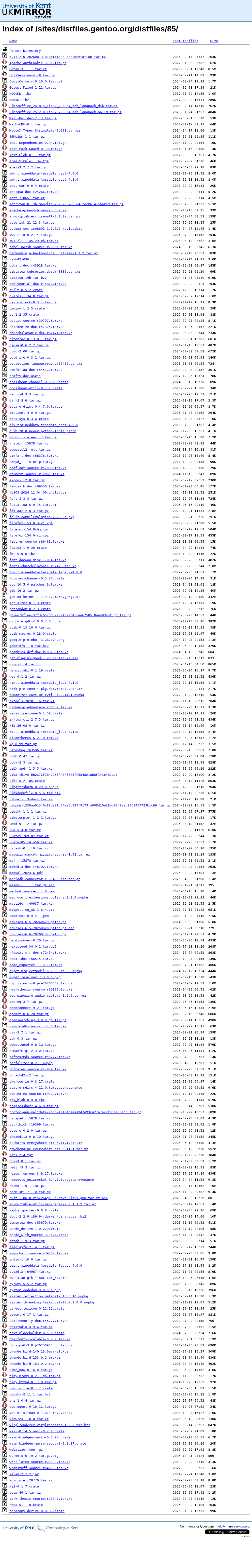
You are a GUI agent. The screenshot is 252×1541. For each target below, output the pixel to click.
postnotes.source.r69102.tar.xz (38, 1094)
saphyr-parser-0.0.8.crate (34, 1210)
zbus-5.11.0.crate (26, 1505)
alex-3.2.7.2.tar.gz (28, 167)
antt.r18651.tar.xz (27, 198)
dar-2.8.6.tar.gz (25, 400)
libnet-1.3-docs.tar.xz (31, 799)
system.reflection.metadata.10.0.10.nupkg (48, 1296)
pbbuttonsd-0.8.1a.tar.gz (33, 1044)
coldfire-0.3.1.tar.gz (30, 357)
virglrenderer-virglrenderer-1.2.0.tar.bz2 (49, 1425)
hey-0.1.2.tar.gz (25, 676)
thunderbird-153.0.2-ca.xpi (35, 1364)
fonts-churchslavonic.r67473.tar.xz (42, 566)
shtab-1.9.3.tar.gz (27, 1241)
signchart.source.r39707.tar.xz (38, 1253)
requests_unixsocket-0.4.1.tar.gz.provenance (51, 1179)
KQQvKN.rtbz (20, 93)
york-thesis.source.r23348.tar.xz (40, 1499)
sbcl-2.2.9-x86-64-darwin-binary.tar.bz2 (47, 1216)
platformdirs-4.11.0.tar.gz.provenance (45, 1087)
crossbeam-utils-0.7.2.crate (36, 388)
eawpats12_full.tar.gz (30, 449)
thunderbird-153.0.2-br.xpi (35, 1357)
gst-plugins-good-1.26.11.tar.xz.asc (43, 658)
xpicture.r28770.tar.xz (31, 1480)
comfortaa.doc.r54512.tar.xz (36, 370)
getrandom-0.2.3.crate (30, 609)
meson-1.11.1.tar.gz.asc (32, 885)
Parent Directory (25, 51)
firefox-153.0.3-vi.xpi (31, 523)
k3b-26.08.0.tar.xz (27, 725)
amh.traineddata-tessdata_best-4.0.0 (43, 173)
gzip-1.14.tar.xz (25, 664)
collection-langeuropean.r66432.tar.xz (45, 363)
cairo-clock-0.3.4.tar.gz (33, 302)
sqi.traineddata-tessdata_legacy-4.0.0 (45, 1265)
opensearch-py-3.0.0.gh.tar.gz (37, 1020)
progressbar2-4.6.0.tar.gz (34, 1106)
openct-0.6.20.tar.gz (29, 1014)
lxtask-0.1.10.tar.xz (29, 848)
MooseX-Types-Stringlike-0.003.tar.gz (44, 130)
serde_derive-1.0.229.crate (35, 1229)
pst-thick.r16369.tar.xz (32, 1124)
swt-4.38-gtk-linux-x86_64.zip (37, 1278)
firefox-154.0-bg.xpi (29, 529)
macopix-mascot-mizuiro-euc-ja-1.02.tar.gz (49, 854)
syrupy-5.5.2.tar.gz (28, 1284)
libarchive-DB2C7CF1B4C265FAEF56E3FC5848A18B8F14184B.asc (63, 775)
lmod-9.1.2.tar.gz (26, 824)
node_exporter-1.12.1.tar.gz (36, 965)
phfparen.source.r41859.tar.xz (37, 1069)
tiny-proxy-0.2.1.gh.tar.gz (35, 1376)
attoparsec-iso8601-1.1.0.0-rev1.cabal (45, 228)
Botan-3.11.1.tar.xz (28, 69)
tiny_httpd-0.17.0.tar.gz (33, 1382)
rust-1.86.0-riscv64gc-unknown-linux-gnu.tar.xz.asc (58, 1198)
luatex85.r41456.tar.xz (31, 842)
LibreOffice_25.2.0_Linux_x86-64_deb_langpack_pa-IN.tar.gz (65, 112)
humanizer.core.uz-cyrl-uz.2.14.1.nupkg (46, 695)
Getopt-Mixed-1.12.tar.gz (33, 87)
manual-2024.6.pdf (26, 873)
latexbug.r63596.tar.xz (31, 750)
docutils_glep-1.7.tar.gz (33, 437)
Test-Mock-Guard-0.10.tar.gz (36, 149)
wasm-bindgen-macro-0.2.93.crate (39, 1437)
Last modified (185, 41)
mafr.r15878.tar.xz (27, 860)
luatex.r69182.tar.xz (29, 836)
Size (214, 41)
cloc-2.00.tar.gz (25, 351)
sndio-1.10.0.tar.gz (28, 1259)
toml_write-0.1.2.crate (31, 1388)
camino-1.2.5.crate (27, 308)
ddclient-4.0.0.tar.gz (30, 413)
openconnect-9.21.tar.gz (32, 1008)
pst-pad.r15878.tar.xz (30, 1118)
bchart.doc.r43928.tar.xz (33, 265)
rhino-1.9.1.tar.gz (27, 1186)
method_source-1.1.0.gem (32, 891)
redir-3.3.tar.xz (25, 1167)
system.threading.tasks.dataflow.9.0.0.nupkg (51, 1302)
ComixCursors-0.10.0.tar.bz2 (36, 81)
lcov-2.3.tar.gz (24, 762)
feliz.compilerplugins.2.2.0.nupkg (41, 517)
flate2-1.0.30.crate (28, 547)
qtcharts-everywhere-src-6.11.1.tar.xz (45, 1143)
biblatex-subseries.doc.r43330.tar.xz (44, 271)
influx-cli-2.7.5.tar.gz (32, 719)
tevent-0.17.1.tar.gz (29, 1314)
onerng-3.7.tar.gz (26, 1002)
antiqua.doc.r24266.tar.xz (34, 192)
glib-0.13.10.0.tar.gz (30, 627)
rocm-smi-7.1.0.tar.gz (30, 1192)
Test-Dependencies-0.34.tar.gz (37, 143)
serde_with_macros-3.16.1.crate (38, 1235)
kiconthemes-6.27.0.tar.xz (34, 738)
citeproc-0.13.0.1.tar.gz (33, 339)
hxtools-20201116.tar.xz (32, 701)
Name (13, 41)
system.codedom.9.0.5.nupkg (35, 1290)
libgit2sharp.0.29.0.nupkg (34, 787)
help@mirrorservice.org (233, 1526)
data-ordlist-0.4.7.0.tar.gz (36, 406)
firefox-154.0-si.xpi (29, 535)
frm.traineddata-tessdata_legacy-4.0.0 (45, 572)
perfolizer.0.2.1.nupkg (31, 1063)
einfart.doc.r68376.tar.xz (34, 455)
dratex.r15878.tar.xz (29, 443)
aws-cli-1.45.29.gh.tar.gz (34, 241)
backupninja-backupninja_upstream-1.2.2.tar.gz (53, 253)
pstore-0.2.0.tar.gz (28, 1130)
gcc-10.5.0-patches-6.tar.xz (36, 584)
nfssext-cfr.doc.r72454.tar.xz (37, 952)
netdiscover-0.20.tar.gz (32, 940)
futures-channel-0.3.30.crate (36, 578)
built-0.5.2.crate (26, 290)
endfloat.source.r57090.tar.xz (37, 468)
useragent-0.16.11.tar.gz (33, 1406)
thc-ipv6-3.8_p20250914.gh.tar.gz (40, 1345)
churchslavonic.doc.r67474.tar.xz (40, 333)
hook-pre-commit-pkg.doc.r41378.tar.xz (45, 689)
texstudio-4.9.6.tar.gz (31, 1327)
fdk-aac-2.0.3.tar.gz (29, 511)
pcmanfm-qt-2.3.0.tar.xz (32, 1051)
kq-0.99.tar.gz (23, 744)
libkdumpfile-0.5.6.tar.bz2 (35, 793)
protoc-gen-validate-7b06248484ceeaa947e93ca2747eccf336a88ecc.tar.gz (75, 1112)
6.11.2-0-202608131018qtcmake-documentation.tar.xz (57, 57)
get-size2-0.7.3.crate (30, 603)
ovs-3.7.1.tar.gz (25, 1032)
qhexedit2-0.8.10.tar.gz (32, 1137)
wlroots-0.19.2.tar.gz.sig (34, 1456)
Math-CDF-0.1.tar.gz (28, 124)
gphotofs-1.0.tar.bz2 (29, 646)
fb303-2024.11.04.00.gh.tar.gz (37, 492)
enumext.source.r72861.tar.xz (36, 474)
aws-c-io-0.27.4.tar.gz (31, 235)
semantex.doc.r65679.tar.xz (35, 1222)
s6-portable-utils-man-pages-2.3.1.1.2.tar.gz (52, 1204)
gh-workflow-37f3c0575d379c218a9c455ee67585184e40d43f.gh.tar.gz (70, 615)
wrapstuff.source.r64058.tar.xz (38, 1468)
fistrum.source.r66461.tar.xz (36, 541)
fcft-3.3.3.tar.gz (26, 498)
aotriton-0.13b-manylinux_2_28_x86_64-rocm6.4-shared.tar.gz (66, 204)
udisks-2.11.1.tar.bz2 (30, 1394)
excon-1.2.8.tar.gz (27, 480)
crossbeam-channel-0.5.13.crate (38, 382)
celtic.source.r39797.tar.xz (36, 320)
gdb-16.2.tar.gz (24, 590)
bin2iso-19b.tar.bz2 (28, 278)
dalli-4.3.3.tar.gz (27, 394)
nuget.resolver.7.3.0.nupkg (35, 977)
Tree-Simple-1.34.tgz (29, 161)
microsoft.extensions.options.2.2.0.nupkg (48, 897)
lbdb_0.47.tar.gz (25, 756)
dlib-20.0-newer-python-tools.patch (42, 431)
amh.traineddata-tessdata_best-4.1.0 (43, 179)
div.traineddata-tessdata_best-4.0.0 (43, 425)
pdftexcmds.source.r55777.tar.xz (39, 1057)
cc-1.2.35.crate (24, 314)
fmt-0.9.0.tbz (22, 554)
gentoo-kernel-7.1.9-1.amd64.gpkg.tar (44, 597)
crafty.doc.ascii (25, 376)
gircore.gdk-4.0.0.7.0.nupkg (36, 621)
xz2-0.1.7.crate (24, 1486)
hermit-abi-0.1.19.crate (32, 670)
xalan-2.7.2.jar (24, 1474)
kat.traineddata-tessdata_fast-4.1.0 (43, 732)
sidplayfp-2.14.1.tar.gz (32, 1247)
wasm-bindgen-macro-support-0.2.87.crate (47, 1443)
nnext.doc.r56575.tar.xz (32, 959)
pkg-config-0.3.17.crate (32, 1081)
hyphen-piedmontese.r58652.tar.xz (40, 707)
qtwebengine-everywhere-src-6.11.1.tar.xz (48, 1149)
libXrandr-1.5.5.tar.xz (31, 768)
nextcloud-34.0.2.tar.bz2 (33, 946)
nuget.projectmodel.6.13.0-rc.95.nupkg (45, 971)
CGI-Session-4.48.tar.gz (32, 75)
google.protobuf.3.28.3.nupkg (36, 640)
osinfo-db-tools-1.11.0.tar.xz (37, 1026)
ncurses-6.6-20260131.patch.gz (37, 934)
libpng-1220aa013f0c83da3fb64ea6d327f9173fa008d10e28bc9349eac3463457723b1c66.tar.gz (90, 805)
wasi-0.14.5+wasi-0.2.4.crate (36, 1431)
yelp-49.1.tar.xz (25, 1492)
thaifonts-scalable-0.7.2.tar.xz (39, 1339)
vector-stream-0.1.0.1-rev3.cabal (40, 1413)
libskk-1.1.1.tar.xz (28, 811)
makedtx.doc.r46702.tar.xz (34, 867)
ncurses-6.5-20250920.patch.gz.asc (41, 928)
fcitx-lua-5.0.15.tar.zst (33, 505)
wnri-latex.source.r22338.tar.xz (39, 1462)
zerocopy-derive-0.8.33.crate (36, 1511)
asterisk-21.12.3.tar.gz (32, 222)
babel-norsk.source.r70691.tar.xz (40, 247)
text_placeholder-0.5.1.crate (36, 1333)
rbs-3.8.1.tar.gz (25, 1161)
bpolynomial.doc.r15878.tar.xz (37, 284)
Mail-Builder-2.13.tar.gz (33, 118)
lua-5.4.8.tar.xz (25, 830)
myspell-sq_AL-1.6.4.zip (32, 909)
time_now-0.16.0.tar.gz (31, 1370)
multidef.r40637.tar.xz (31, 903)
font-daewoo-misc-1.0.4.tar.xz (37, 560)
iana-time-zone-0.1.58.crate (36, 713)
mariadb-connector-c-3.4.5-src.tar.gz (44, 879)
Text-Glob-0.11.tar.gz (30, 155)
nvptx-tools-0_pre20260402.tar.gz (40, 983)
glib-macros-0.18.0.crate (33, 633)
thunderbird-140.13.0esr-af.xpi (38, 1351)
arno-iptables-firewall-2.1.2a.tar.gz (44, 216)
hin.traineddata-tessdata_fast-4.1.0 (43, 682)
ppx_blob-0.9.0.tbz (27, 1100)
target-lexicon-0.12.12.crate (36, 1308)
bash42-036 (19, 259)
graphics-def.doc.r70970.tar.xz (38, 652)
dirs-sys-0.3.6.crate (29, 419)
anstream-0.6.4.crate (29, 186)
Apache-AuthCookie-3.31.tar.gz (37, 63)
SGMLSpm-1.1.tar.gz (27, 136)
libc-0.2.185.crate (27, 781)
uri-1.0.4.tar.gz (25, 1400)
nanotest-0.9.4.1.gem (29, 916)
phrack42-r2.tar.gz (27, 1075)
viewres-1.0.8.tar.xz (29, 1419)
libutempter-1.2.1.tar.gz (33, 817)
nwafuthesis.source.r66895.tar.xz (40, 989)
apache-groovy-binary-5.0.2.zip (38, 210)
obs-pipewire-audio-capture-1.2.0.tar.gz (47, 995)
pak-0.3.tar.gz (23, 1038)
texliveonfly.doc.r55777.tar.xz (38, 1321)
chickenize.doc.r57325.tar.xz (36, 327)
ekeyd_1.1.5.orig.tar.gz (32, 462)
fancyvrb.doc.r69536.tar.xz (35, 486)
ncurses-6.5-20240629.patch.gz (37, 922)
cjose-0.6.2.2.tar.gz (29, 345)
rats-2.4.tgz (21, 1155)
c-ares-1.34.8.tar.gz (29, 296)
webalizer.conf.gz (26, 1449)
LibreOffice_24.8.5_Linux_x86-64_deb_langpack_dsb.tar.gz (63, 106)
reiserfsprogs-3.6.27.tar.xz (36, 1173)
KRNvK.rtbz (19, 100)
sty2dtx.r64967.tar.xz (30, 1271)
